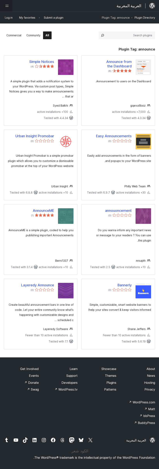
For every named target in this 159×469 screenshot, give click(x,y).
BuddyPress (144, 423)
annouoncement (118, 210)
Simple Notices (41, 62)
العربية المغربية (136, 440)
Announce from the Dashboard (119, 64)
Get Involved (29, 369)
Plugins (111, 383)
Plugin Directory (145, 17)
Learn (74, 369)
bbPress (147, 416)
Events (34, 376)
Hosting (149, 383)
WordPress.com (142, 402)
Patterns (110, 389)
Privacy (149, 389)
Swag (33, 389)
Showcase (108, 369)
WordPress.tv (66, 389)
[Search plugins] (102, 35)
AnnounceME (43, 210)
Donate (31, 383)
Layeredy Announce (37, 285)
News (151, 376)
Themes (110, 376)
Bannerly (125, 285)
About (151, 369)
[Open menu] (6, 6)
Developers (69, 383)
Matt (149, 409)
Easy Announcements (114, 136)
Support (72, 376)
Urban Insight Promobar (34, 136)
